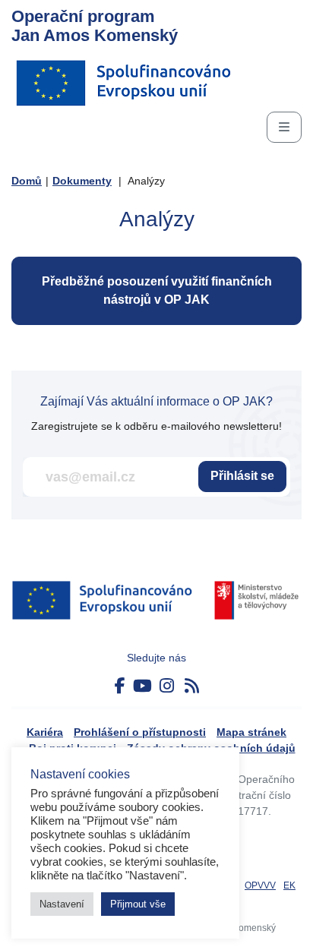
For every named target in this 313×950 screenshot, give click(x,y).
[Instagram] (167, 686)
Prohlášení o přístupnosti (140, 732)
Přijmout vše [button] (138, 904)
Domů (26, 181)
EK (289, 885)
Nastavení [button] (62, 904)
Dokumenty (82, 181)
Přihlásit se (242, 475)
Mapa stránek (251, 732)
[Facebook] (120, 686)
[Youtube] (142, 686)
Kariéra (45, 732)
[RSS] (192, 686)
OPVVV (260, 885)
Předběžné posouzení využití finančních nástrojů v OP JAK (157, 290)
